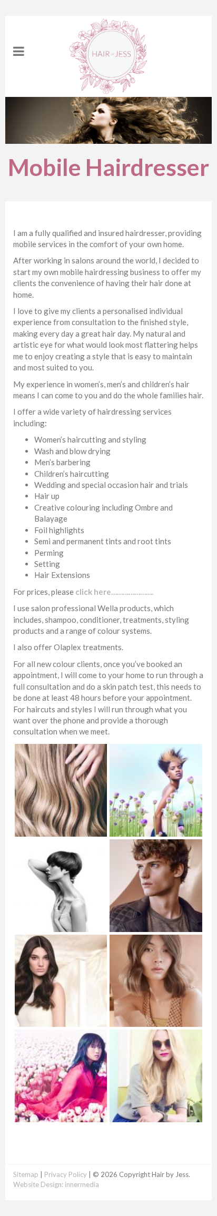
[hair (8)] (156, 831)
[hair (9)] (61, 1116)
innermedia (82, 1184)
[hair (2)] (156, 1116)
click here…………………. (114, 591)
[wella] (61, 1021)
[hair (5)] (156, 925)
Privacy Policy (65, 1174)
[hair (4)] (156, 1021)
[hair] (61, 925)
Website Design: (38, 1184)
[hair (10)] (61, 831)
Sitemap (25, 1174)
